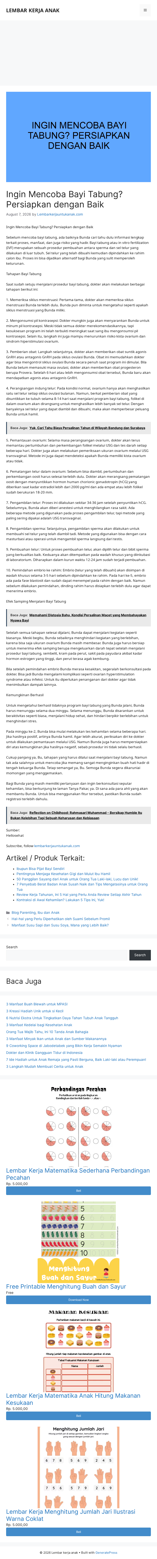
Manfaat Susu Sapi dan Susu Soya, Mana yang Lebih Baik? (60, 925)
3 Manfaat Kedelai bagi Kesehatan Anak (39, 1025)
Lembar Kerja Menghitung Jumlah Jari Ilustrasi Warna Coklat (70, 1515)
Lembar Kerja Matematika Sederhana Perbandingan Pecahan (78, 1174)
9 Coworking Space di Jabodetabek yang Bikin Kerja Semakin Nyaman (64, 1046)
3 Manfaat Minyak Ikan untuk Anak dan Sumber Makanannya (56, 1039)
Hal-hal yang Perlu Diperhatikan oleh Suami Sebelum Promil (61, 919)
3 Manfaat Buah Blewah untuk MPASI (36, 1004)
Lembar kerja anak (32, 10)
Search (12, 947)
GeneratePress (106, 1553)
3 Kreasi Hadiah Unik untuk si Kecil (34, 1011)
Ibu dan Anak (48, 913)
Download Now (78, 1299)
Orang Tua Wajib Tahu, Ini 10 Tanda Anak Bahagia (47, 1032)
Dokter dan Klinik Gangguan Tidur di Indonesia (44, 1053)
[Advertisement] (78, 51)
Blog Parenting (24, 913)
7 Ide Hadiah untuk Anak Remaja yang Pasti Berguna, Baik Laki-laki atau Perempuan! (76, 1060)
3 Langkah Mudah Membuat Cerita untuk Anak (44, 1066)
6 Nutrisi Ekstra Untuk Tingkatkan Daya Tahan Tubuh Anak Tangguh (62, 1018)
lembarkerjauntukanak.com (57, 845)
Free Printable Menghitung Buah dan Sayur (66, 1286)
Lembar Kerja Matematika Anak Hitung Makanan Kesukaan (73, 1399)
